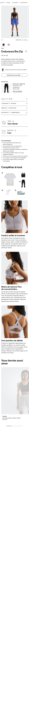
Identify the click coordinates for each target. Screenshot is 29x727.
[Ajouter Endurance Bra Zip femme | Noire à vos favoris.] (26, 51)
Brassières (24, 2)
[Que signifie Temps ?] (13, 121)
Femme (8, 2)
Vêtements (15, 2)
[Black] (3, 44)
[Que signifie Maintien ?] (15, 130)
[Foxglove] (8, 44)
